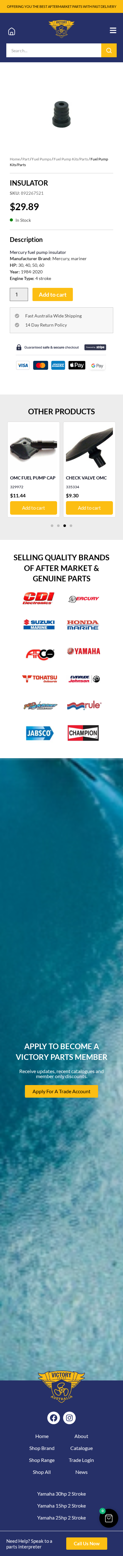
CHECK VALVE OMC (86, 477)
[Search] (109, 50)
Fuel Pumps (41, 159)
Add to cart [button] (33, 508)
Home (15, 159)
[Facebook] (53, 1418)
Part (25, 159)
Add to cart (53, 294)
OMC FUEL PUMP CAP (33, 477)
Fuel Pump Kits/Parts (71, 159)
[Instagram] (69, 1418)
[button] (52, 525)
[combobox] (53, 50)
